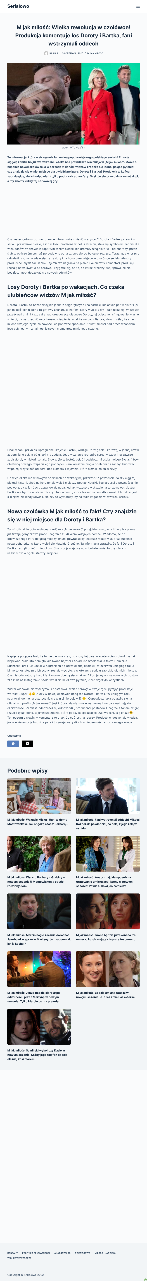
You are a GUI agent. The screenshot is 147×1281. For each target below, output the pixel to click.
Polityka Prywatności (36, 1253)
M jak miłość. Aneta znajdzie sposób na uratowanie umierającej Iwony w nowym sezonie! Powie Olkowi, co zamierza (104, 882)
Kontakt (12, 1253)
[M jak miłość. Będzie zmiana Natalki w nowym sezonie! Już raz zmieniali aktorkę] (108, 969)
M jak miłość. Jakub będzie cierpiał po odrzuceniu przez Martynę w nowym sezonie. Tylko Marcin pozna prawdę (33, 997)
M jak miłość (95, 53)
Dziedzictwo (82, 1253)
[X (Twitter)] (27, 744)
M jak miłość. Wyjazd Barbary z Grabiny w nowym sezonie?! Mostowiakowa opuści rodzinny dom (36, 882)
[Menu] (138, 6)
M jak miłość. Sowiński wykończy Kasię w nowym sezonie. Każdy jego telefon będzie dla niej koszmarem (37, 1055)
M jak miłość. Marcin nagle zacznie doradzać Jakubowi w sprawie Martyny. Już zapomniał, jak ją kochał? (38, 939)
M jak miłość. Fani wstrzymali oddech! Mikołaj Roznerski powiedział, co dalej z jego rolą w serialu (107, 824)
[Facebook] (13, 744)
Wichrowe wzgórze (19, 1258)
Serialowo (18, 6)
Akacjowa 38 (62, 1253)
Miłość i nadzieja (105, 1253)
